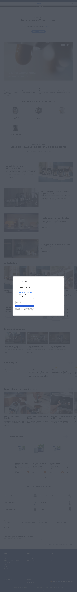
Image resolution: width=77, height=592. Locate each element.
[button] (63, 277)
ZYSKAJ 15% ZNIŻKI (25, 306)
